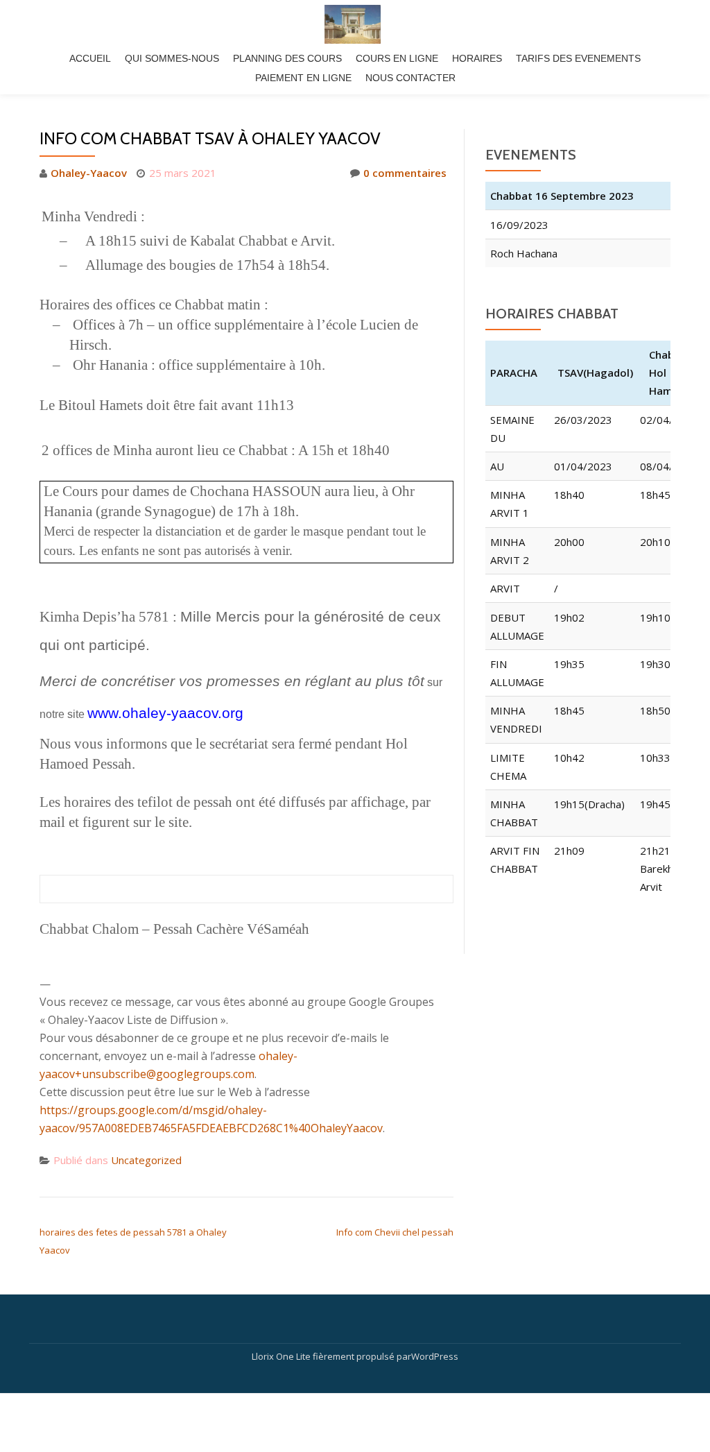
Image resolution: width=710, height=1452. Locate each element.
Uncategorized (146, 1160)
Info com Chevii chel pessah (394, 1232)
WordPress (434, 1356)
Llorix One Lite (282, 1356)
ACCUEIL (90, 58)
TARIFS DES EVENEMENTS (578, 58)
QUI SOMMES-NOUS (172, 58)
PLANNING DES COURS (287, 58)
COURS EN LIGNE (397, 58)
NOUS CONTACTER (410, 77)
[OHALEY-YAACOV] (355, 24)
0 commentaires (405, 173)
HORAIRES (477, 58)
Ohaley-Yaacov (89, 173)
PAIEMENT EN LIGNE (303, 77)
